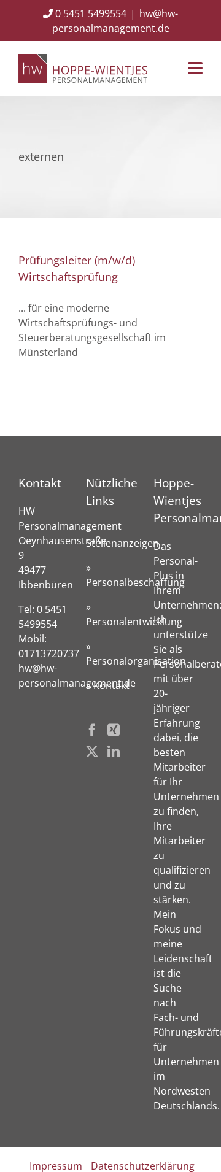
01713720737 (48, 653)
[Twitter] (92, 752)
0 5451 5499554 (89, 13)
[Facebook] (92, 730)
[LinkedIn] (113, 752)
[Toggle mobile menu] (195, 69)
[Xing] (113, 730)
